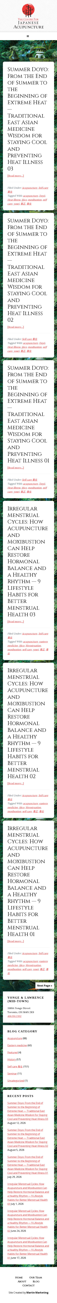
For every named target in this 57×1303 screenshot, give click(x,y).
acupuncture (30, 195)
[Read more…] (15, 175)
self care (27, 649)
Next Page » (44, 985)
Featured (12, 1052)
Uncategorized (15, 1080)
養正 (23, 203)
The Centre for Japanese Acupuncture (28, 16)
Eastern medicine (17, 1045)
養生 (29, 203)
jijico (24, 199)
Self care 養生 (29, 339)
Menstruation (33, 645)
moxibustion (35, 199)
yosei (16, 203)
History (11, 1059)
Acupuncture (29, 187)
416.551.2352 (14, 1016)
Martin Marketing (37, 1292)
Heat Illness (13, 199)
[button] (28, 36)
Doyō (42, 195)
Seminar (12, 1073)
